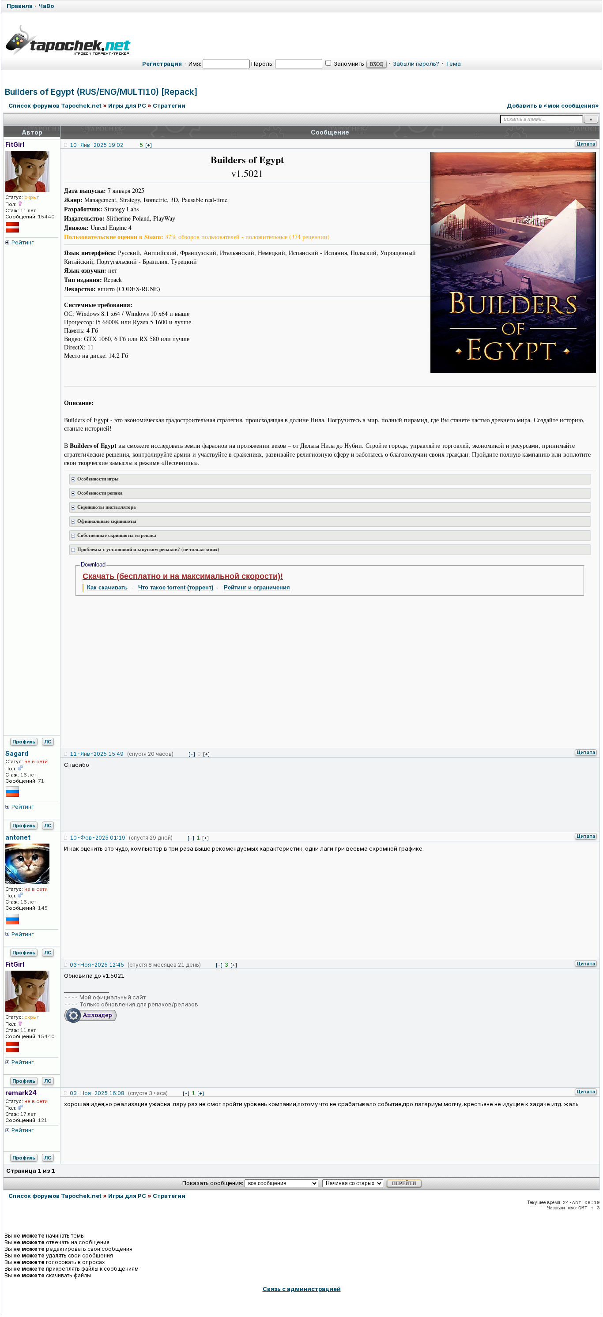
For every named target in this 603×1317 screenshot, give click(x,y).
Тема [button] (453, 63)
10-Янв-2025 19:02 (96, 145)
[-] (192, 754)
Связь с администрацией (302, 1288)
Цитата (586, 144)
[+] (148, 145)
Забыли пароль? (416, 63)
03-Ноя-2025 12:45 (97, 964)
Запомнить (348, 63)
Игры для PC (127, 105)
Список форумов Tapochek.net (55, 105)
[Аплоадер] (90, 1020)
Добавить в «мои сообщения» (553, 105)
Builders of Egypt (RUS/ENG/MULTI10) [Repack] (101, 92)
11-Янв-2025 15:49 (97, 753)
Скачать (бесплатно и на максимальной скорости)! (183, 576)
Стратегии (169, 105)
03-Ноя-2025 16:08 (97, 1093)
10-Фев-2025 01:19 (97, 837)
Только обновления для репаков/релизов (138, 1004)
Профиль (23, 742)
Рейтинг (22, 242)
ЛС (48, 742)
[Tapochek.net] (67, 38)
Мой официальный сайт (112, 997)
